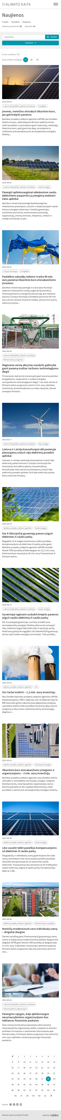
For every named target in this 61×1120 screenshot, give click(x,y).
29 (42, 1073)
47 (54, 1084)
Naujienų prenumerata (11, 26)
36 (36, 1079)
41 (18, 1084)
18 (24, 1067)
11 (30, 1062)
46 (48, 1084)
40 (12, 1084)
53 (42, 1090)
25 (31, 59)
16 (12, 1067)
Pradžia (5, 21)
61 (45, 1095)
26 (24, 1073)
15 (54, 1062)
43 (30, 1084)
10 (24, 1062)
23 (54, 1067)
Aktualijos (15, 21)
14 (48, 1062)
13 (42, 1062)
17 (18, 1067)
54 (48, 1090)
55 (54, 1090)
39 (54, 1079)
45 (42, 1084)
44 (36, 1084)
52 (36, 1090)
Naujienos (27, 21)
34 (24, 1079)
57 (21, 1095)
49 (18, 1090)
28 (36, 1073)
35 (30, 1079)
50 (37, 59)
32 (12, 1079)
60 (39, 1095)
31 (54, 1073)
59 (33, 1095)
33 (18, 1079)
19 (30, 1067)
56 (15, 1095)
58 (27, 1095)
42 (24, 1084)
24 (12, 1073)
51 (30, 1090)
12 (26, 59)
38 (48, 1079)
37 (42, 1079)
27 (30, 1073)
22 (48, 1067)
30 (48, 1073)
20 (36, 1067)
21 (42, 1067)
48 (12, 1090)
